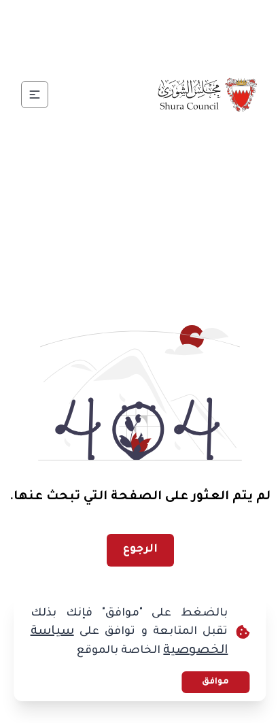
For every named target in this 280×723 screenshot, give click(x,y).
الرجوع (140, 549)
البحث (103, 51)
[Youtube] (91, 19)
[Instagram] (123, 19)
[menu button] (34, 94)
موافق (215, 682)
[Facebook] (189, 19)
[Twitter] (156, 19)
